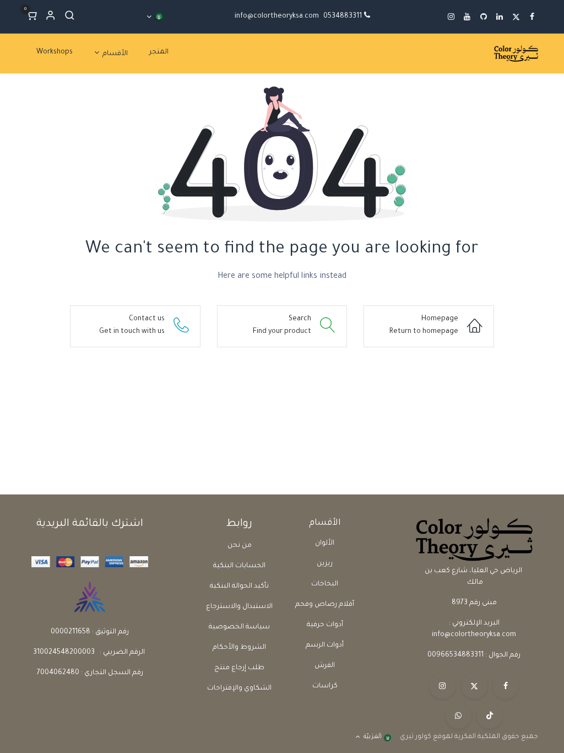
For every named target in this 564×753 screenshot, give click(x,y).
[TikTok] (489, 715)
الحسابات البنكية (239, 566)
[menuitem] (159, 52)
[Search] (69, 17)
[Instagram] (442, 686)
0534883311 (342, 16)
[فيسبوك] (505, 686)
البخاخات (324, 584)
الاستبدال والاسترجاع (239, 607)
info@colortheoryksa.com (277, 16)
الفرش (324, 666)
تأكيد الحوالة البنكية (239, 586)
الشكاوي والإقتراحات (239, 688)
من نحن (239, 546)
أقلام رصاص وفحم (324, 605)
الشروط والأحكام (239, 648)
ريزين (325, 564)
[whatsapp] (458, 715)
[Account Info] (50, 17)
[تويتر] (474, 686)
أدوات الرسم (325, 645)
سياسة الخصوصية (239, 627)
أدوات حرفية (325, 625)
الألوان (324, 543)
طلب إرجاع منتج (239, 668)
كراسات (325, 686)
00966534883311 (455, 655)
